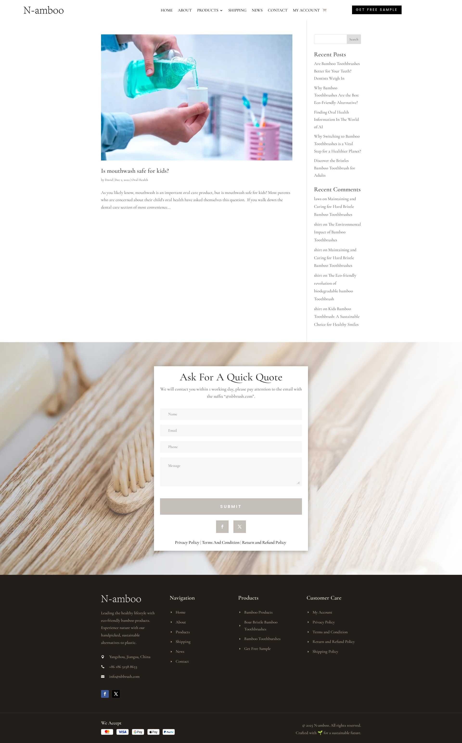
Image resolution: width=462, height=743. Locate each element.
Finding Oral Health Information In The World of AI (336, 119)
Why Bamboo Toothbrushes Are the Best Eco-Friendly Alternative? (336, 95)
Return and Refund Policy (264, 542)
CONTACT (278, 10)
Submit (231, 506)
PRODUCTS (207, 10)
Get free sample (377, 9)
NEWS (257, 10)
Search (353, 39)
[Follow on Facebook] (222, 526)
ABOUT (185, 10)
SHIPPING (237, 10)
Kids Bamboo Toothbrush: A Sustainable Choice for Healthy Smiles (336, 316)
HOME (167, 10)
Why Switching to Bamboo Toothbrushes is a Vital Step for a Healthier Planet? (337, 144)
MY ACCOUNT (306, 10)
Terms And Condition (220, 542)
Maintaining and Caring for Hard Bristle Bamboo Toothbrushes (335, 206)
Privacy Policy (187, 542)
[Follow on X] (239, 526)
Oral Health (140, 180)
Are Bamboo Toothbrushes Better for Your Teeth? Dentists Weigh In (337, 71)
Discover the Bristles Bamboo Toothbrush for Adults (334, 168)
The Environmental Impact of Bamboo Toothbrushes (337, 232)
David (109, 180)
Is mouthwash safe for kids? (135, 170)
